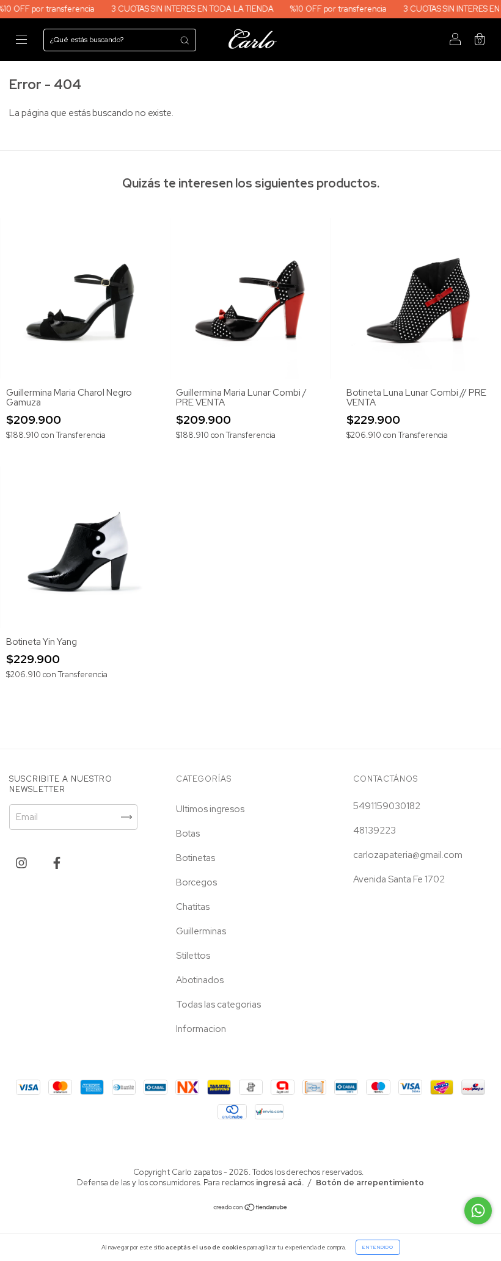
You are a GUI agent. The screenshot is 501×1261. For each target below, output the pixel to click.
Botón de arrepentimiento (370, 1182)
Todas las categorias (218, 1004)
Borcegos (196, 882)
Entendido (377, 1247)
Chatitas (193, 907)
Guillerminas (201, 931)
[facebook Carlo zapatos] (57, 863)
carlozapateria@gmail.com (408, 855)
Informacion (201, 1029)
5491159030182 (386, 806)
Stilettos (193, 956)
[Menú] (21, 40)
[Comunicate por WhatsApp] (478, 1210)
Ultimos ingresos (210, 809)
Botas (188, 833)
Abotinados (200, 980)
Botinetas (195, 858)
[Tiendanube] (251, 1208)
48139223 (374, 830)
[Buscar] (184, 40)
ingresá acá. (280, 1182)
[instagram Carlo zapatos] (22, 863)
